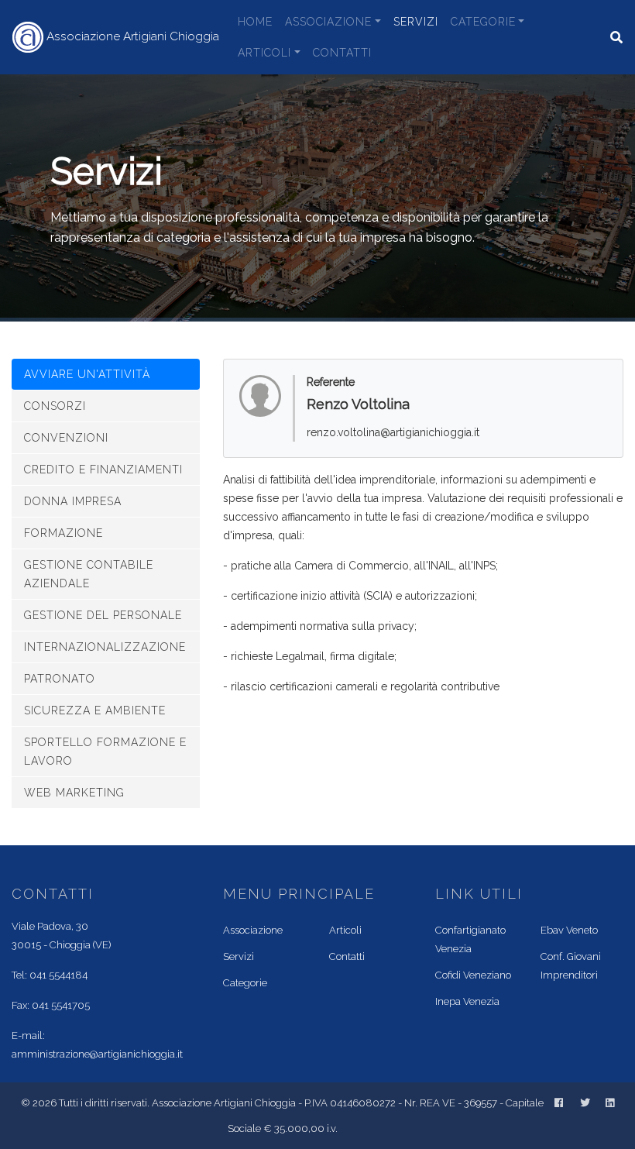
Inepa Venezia (467, 1001)
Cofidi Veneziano (473, 975)
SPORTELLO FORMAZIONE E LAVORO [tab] (105, 751)
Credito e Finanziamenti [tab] (103, 469)
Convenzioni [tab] (66, 438)
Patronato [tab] (59, 679)
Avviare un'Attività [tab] (89, 374)
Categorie (483, 21)
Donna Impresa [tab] (73, 501)
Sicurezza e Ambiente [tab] (95, 710)
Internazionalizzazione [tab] (105, 647)
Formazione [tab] (63, 533)
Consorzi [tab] (55, 406)
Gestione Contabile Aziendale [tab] (88, 574)
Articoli (264, 52)
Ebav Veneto (569, 930)
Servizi (415, 21)
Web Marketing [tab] (74, 792)
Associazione (328, 21)
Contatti (342, 52)
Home (255, 21)
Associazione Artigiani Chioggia (131, 36)
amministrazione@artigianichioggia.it (97, 1054)
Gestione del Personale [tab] (103, 615)
